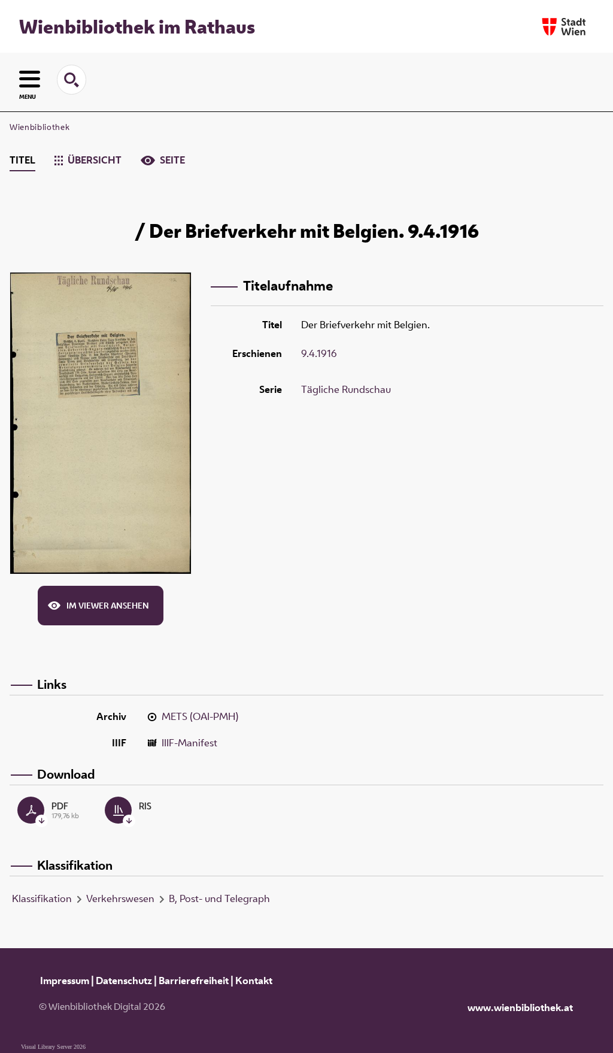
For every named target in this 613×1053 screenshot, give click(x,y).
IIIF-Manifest (189, 742)
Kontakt (253, 980)
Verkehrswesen (120, 898)
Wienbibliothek (39, 127)
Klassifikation (42, 898)
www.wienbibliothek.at (520, 1007)
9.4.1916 (319, 353)
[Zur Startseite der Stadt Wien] (564, 27)
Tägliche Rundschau (346, 389)
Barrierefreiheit (194, 980)
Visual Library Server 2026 (53, 1046)
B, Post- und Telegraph (219, 898)
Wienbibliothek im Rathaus (137, 26)
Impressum (64, 980)
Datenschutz (124, 980)
